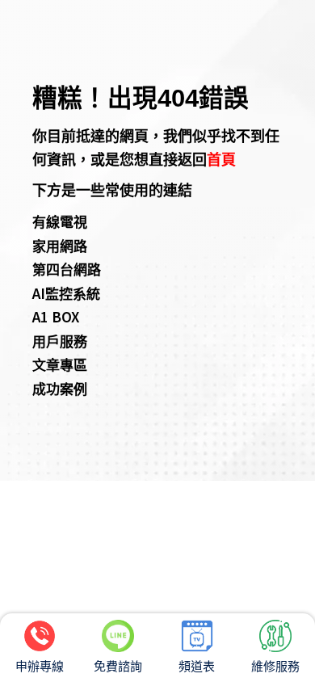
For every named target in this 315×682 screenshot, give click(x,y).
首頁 (221, 158)
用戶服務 (59, 340)
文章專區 (59, 364)
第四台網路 (66, 269)
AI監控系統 (66, 293)
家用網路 (59, 245)
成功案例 (59, 388)
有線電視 (59, 221)
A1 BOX (55, 316)
